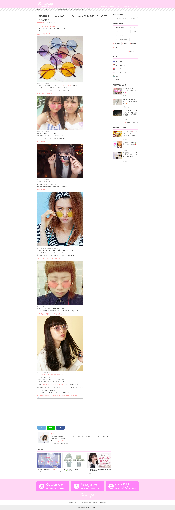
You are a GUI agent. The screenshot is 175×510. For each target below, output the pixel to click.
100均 (116, 31)
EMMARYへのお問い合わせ (99, 502)
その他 (118, 79)
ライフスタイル (120, 65)
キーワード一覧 (134, 51)
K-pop (116, 47)
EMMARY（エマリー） (42, 9)
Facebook (117, 43)
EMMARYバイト (119, 35)
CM (123, 31)
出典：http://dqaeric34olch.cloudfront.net (47, 248)
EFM (135, 31)
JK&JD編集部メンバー (115, 6)
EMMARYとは (131, 6)
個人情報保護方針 (86, 502)
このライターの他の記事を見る (60, 443)
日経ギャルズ (119, 61)
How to (125, 43)
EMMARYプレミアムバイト (122, 39)
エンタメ (118, 76)
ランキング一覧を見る (132, 122)
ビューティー (51, 9)
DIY (129, 31)
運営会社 (71, 502)
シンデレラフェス (121, 72)
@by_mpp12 (60, 441)
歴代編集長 (124, 6)
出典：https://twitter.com (43, 83)
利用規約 (77, 502)
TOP (137, 6)
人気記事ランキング (104, 6)
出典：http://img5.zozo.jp (43, 372)
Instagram (133, 43)
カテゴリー (96, 6)
